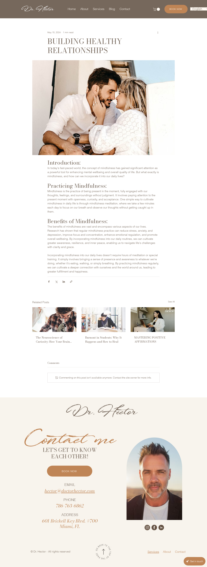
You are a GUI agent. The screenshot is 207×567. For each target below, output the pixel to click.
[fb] (154, 527)
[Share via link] (71, 281)
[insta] (147, 527)
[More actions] (158, 32)
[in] (161, 527)
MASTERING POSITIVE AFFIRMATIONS (149, 340)
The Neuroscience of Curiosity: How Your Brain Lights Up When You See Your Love (53, 340)
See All (171, 301)
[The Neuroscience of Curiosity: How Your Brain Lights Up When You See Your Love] (54, 319)
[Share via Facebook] (48, 281)
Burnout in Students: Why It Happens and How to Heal (103, 340)
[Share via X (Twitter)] (56, 281)
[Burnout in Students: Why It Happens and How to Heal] (104, 319)
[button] (157, 9)
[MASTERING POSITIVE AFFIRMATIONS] (153, 319)
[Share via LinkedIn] (63, 281)
